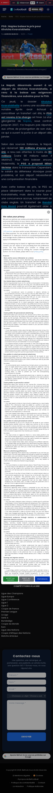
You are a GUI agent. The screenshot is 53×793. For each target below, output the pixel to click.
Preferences (42, 579)
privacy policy (38, 252)
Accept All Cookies (10, 579)
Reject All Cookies (26, 579)
